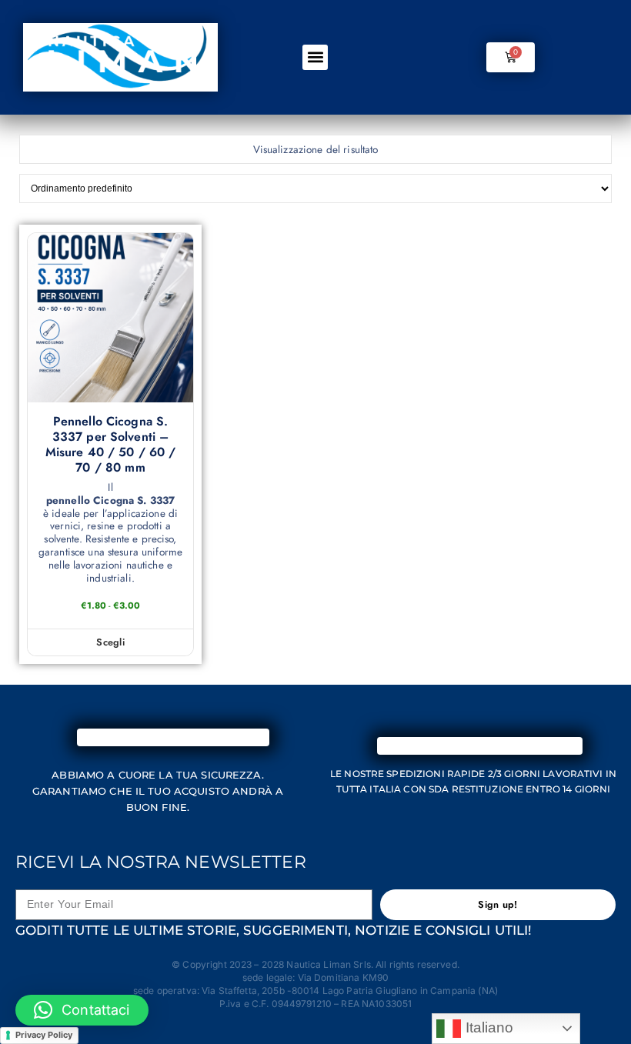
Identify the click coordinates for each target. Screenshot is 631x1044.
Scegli (110, 642)
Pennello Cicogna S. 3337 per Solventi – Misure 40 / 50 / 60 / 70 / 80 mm (110, 444)
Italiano (487, 1027)
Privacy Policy (43, 1034)
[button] (315, 57)
